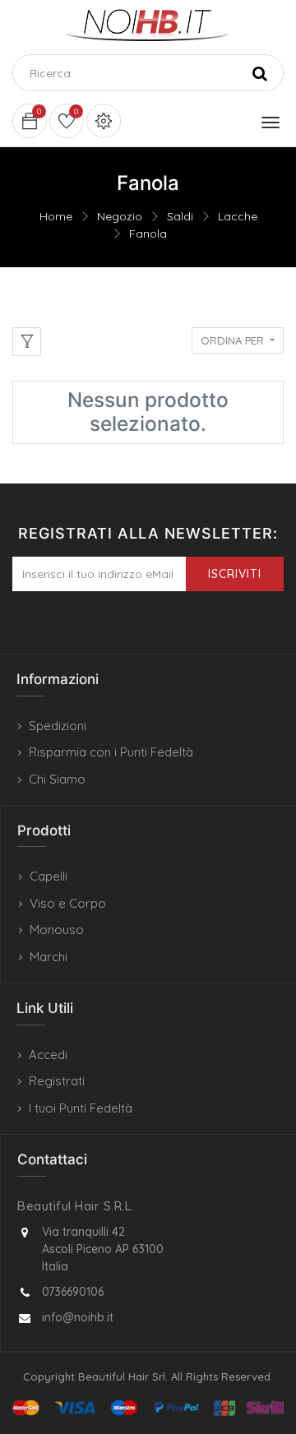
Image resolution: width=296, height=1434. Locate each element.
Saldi (180, 216)
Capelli (48, 876)
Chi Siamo (57, 779)
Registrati (57, 1081)
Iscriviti (234, 574)
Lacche (237, 216)
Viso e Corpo (68, 903)
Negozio (119, 216)
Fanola (148, 233)
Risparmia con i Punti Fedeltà (111, 752)
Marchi (48, 956)
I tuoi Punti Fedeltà (80, 1108)
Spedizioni (57, 725)
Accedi (48, 1054)
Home (55, 216)
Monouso (57, 929)
